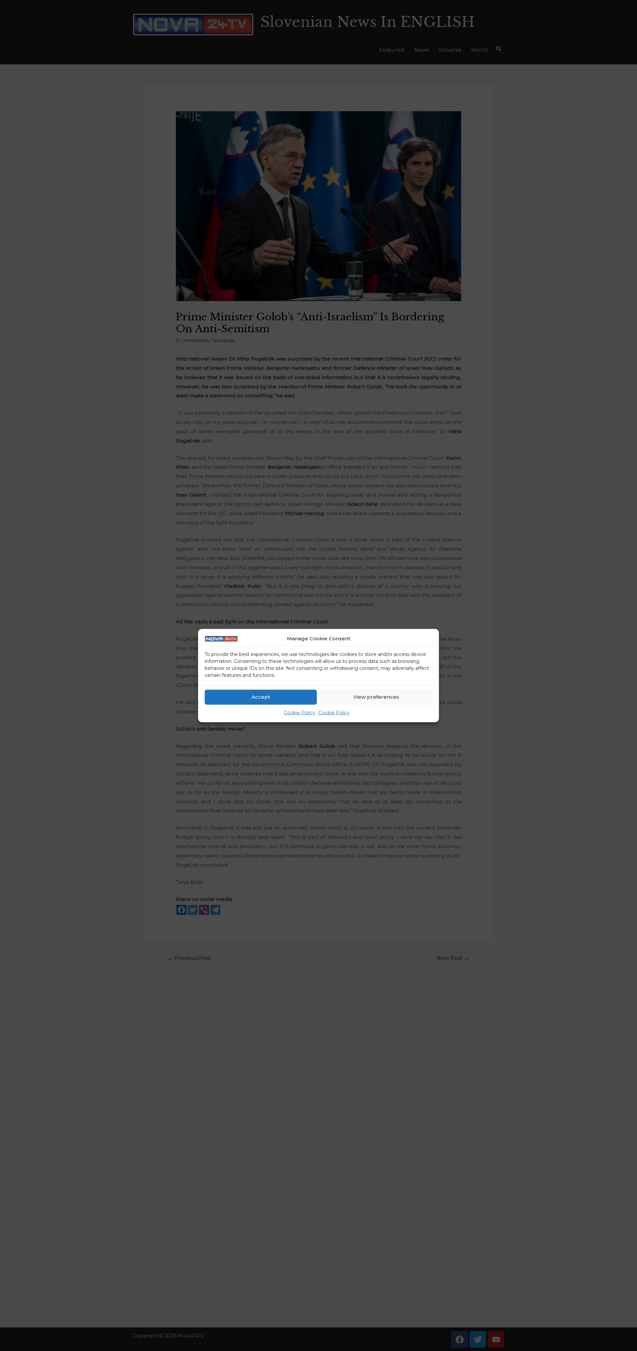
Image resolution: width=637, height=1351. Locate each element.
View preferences (376, 697)
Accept (260, 697)
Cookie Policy (299, 713)
